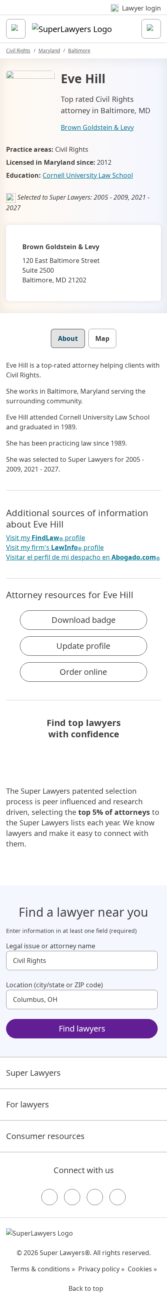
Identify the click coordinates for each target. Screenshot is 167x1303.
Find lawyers (82, 1028)
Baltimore (79, 50)
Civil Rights (18, 50)
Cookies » (142, 1268)
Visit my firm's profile (55, 547)
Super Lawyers (33, 1072)
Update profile (83, 645)
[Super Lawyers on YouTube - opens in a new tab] (95, 1197)
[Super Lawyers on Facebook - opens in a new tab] (49, 1197)
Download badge (83, 619)
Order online (83, 671)
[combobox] (82, 960)
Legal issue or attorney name (50, 945)
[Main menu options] (16, 29)
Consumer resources (45, 1136)
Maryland (49, 50)
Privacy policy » (101, 1268)
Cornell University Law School (88, 175)
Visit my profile (45, 538)
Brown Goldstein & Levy (97, 127)
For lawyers (27, 1104)
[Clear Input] (148, 960)
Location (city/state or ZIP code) (54, 984)
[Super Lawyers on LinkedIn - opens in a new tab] (117, 1197)
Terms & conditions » (43, 1268)
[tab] (68, 338)
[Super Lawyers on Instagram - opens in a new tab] (72, 1197)
